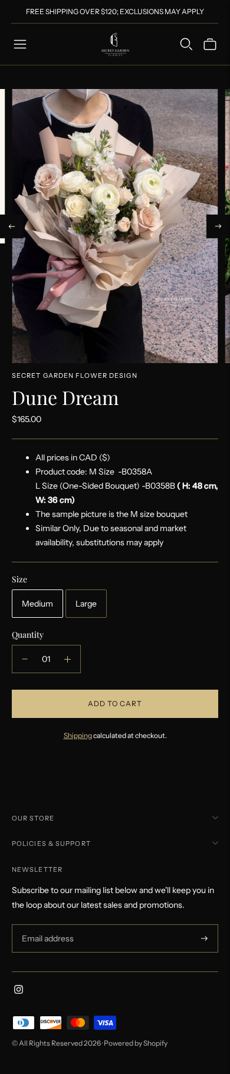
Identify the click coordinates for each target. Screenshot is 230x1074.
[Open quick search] (186, 44)
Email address (46, 924)
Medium (37, 603)
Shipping (78, 735)
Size (19, 579)
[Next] (218, 226)
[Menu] (20, 44)
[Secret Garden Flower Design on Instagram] (18, 991)
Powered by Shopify (135, 1043)
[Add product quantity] (67, 659)
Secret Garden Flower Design (74, 375)
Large (86, 603)
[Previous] (12, 226)
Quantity (28, 634)
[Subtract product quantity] (24, 659)
